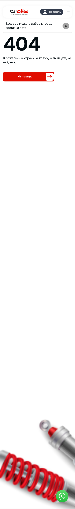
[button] (51, 12)
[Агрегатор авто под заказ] (18, 11)
